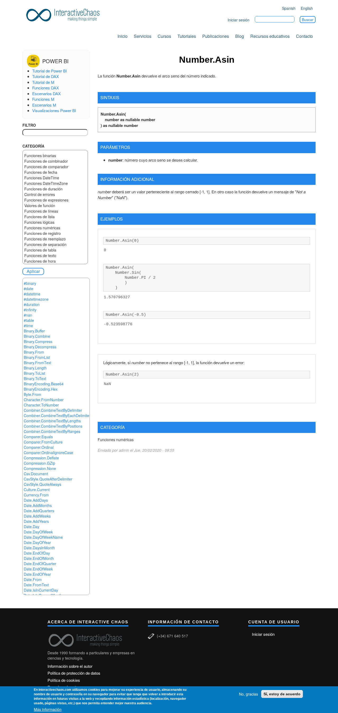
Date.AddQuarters (39, 510)
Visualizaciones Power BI (54, 110)
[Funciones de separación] (55, 244)
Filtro (29, 125)
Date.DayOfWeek (38, 531)
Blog (239, 36)
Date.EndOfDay (37, 553)
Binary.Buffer (34, 330)
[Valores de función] (55, 205)
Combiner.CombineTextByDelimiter (53, 410)
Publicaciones (215, 36)
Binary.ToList (34, 373)
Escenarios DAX (46, 93)
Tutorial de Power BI (49, 71)
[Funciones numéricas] (55, 228)
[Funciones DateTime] (55, 178)
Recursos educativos (270, 36)
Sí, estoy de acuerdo (282, 694)
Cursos (164, 36)
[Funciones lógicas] (55, 222)
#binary (30, 283)
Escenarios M (44, 105)
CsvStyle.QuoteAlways (42, 484)
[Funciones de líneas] (55, 211)
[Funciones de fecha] (55, 172)
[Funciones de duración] (55, 189)
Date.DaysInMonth (39, 547)
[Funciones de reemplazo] (55, 239)
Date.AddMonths (38, 505)
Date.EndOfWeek (38, 569)
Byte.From (32, 394)
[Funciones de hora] (55, 261)
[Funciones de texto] (55, 255)
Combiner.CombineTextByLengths (52, 420)
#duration (32, 304)
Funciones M (43, 99)
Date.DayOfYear (37, 542)
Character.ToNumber (41, 405)
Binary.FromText (37, 362)
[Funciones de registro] (55, 233)
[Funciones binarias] (55, 155)
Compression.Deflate (41, 457)
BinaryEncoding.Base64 (44, 383)
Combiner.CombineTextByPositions (53, 426)
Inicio (123, 36)
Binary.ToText (35, 378)
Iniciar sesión (239, 19)
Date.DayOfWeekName (43, 537)
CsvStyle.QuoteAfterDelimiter (48, 479)
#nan (28, 315)
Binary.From (34, 352)
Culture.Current (37, 489)
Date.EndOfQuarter (40, 563)
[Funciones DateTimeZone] (55, 183)
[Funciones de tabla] (55, 250)
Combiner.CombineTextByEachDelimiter (57, 415)
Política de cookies (64, 680)
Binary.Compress (38, 341)
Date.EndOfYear (37, 574)
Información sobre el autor (70, 666)
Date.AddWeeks (37, 516)
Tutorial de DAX (45, 76)
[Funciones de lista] (55, 217)
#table (29, 320)
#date (28, 288)
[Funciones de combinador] (55, 161)
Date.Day (31, 526)
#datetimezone (36, 299)
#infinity (30, 309)
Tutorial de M (43, 82)
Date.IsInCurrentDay (41, 590)
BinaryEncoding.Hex (41, 389)
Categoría (33, 146)
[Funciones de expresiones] (55, 200)
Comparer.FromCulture (43, 442)
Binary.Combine (37, 336)
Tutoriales (186, 36)
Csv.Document (36, 473)
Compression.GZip (39, 463)
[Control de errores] (55, 194)
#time (28, 325)
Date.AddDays (36, 500)
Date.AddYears (36, 521)
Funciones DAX (45, 87)
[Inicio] (64, 14)
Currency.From (36, 494)
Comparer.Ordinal (39, 447)
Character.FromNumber (44, 399)
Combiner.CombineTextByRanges (52, 431)
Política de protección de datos (74, 673)
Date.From (33, 579)
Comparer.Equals (38, 436)
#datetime (32, 293)
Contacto (304, 36)
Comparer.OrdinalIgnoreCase (48, 452)
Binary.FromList (37, 357)
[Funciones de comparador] (55, 167)
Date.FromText (36, 584)
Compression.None (40, 468)
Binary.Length (35, 368)
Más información (48, 709)
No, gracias (248, 694)
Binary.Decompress (40, 346)
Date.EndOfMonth (39, 558)
